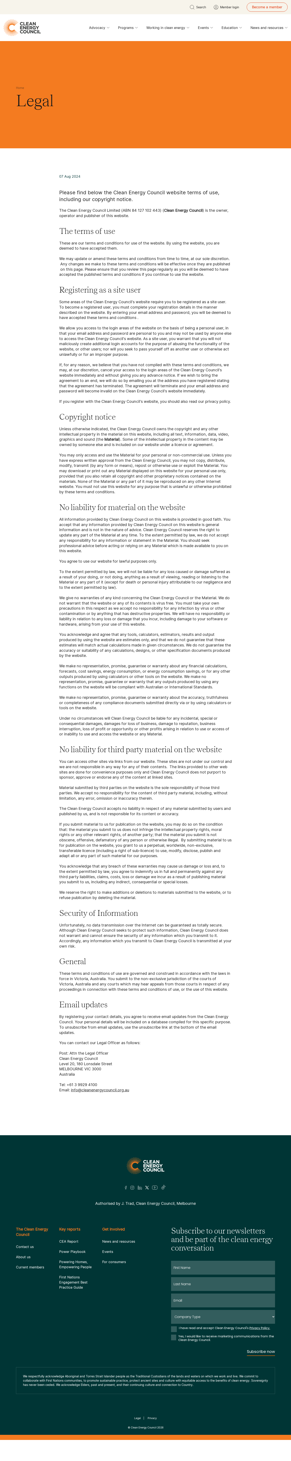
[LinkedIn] (140, 1187)
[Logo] (145, 1165)
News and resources (267, 28)
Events (203, 28)
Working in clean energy (165, 28)
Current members (30, 1267)
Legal (137, 1418)
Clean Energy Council (144, 1427)
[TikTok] (163, 1187)
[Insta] (132, 1187)
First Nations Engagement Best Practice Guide (73, 1282)
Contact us (25, 1247)
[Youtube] (154, 1187)
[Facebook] (126, 1187)
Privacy (152, 1418)
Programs (126, 28)
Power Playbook (72, 1251)
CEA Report (68, 1241)
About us (23, 1257)
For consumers (114, 1262)
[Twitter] (147, 1187)
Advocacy (97, 28)
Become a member (267, 7)
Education (230, 28)
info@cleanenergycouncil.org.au (100, 1090)
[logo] (22, 27)
